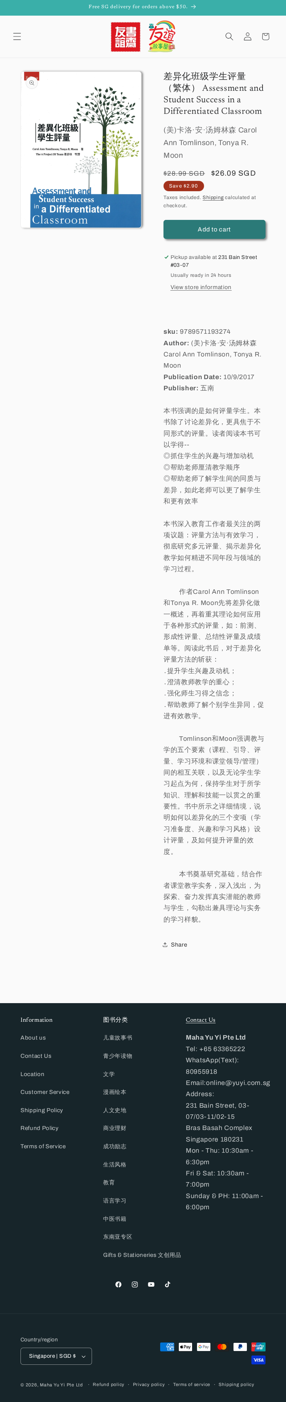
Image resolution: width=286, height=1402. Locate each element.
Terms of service (191, 1384)
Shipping (213, 197)
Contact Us (36, 1056)
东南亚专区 (117, 1236)
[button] (17, 36)
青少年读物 (117, 1056)
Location (32, 1074)
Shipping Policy (41, 1110)
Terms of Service (43, 1146)
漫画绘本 (115, 1092)
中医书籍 (115, 1219)
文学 (109, 1074)
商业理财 (115, 1128)
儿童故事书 (117, 1037)
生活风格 (115, 1164)
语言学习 (115, 1200)
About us (33, 1037)
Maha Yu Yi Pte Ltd (61, 1384)
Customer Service (45, 1092)
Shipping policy (236, 1384)
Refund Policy (39, 1128)
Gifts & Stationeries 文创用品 (142, 1255)
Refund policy (108, 1384)
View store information (201, 287)
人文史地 (115, 1110)
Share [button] (179, 944)
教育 (109, 1182)
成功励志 (115, 1146)
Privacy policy (149, 1384)
